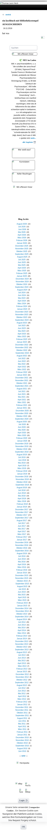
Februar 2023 (21, 339)
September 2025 (22, 254)
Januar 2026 (22, 243)
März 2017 (22, 534)
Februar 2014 (21, 636)
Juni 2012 (22, 691)
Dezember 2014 (21, 608)
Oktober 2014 (21, 614)
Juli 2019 (22, 457)
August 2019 (22, 455)
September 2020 (22, 419)
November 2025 (21, 249)
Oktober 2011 (22, 713)
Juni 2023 (22, 328)
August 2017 (22, 520)
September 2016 (22, 551)
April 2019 (22, 466)
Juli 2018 (22, 490)
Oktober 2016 (21, 548)
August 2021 (22, 389)
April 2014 (22, 630)
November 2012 (22, 677)
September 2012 (22, 682)
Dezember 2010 (22, 737)
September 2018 (22, 485)
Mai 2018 (22, 496)
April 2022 (22, 367)
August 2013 (22, 652)
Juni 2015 (22, 592)
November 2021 (21, 380)
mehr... (33, 138)
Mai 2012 (22, 693)
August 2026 (22, 224)
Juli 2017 (22, 523)
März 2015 (22, 600)
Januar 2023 (22, 342)
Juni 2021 (22, 394)
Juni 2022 (22, 361)
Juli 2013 (22, 655)
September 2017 (22, 518)
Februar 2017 (21, 537)
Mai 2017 (22, 529)
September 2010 (22, 746)
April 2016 (22, 564)
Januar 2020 (22, 441)
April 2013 (22, 663)
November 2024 (22, 282)
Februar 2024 (21, 306)
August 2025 (22, 257)
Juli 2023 (22, 325)
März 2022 (22, 369)
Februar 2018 (22, 504)
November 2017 (21, 512)
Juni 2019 (22, 460)
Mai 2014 (22, 628)
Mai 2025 (22, 265)
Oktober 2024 (21, 284)
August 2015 (22, 586)
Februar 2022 (21, 372)
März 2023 (22, 336)
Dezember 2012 (22, 674)
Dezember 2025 (21, 246)
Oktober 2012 (21, 680)
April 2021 (22, 400)
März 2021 (22, 402)
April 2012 (22, 696)
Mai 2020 (22, 430)
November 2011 (21, 710)
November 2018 (22, 479)
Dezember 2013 (21, 641)
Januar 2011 (22, 735)
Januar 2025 (22, 276)
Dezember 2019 (21, 444)
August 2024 (22, 290)
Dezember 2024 (22, 279)
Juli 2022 (22, 358)
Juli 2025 (22, 260)
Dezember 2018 (21, 477)
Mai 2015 (22, 595)
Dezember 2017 (21, 509)
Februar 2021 (21, 405)
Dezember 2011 (21, 707)
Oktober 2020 (21, 416)
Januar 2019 (22, 474)
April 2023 (22, 334)
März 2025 (22, 271)
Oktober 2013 (21, 647)
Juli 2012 (22, 688)
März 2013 (22, 666)
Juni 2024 (22, 295)
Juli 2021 (22, 391)
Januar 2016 (22, 573)
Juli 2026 (22, 227)
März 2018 (22, 501)
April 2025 (22, 268)
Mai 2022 (22, 364)
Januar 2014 (22, 639)
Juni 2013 (22, 658)
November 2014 (22, 611)
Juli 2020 (22, 424)
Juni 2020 (22, 427)
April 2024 (22, 301)
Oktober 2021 (21, 383)
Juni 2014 (22, 625)
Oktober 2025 (21, 251)
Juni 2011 (22, 721)
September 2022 (22, 353)
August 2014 (22, 619)
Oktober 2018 (21, 482)
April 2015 (22, 597)
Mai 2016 (22, 562)
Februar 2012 (21, 702)
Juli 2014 (22, 622)
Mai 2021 (22, 397)
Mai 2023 (22, 331)
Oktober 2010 (22, 743)
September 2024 (22, 287)
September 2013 (22, 650)
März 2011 (22, 729)
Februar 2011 (22, 732)
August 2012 (22, 685)
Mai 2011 (22, 724)
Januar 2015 (22, 606)
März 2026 (22, 238)
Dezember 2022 (21, 345)
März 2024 (22, 304)
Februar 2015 (22, 603)
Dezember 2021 (21, 378)
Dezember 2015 (21, 575)
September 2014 (22, 617)
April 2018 (22, 498)
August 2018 (22, 488)
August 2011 (22, 718)
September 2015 (22, 584)
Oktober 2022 (21, 350)
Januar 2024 (22, 309)
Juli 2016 (22, 556)
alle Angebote (27, 142)
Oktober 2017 (21, 515)
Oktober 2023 (21, 317)
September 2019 (22, 452)
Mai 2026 (22, 232)
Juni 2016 (22, 559)
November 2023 (21, 314)
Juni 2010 (22, 751)
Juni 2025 (22, 262)
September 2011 (22, 715)
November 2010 (22, 740)
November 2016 (21, 545)
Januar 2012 (22, 704)
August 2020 (22, 422)
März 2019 (22, 468)
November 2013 (21, 644)
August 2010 (22, 748)
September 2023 (22, 320)
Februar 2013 (21, 669)
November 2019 (21, 446)
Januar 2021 (22, 408)
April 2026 (22, 235)
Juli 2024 (22, 293)
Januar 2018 (22, 507)
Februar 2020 (21, 438)
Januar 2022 (22, 375)
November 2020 (21, 413)
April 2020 (22, 433)
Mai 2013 (22, 661)
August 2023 (22, 323)
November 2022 (21, 347)
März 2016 (22, 567)
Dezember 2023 (21, 312)
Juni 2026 (22, 229)
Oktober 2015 (22, 581)
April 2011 (22, 726)
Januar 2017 (22, 540)
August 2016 (22, 553)
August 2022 (22, 356)
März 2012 (22, 699)
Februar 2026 (21, 240)
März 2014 (22, 633)
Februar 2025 (21, 273)
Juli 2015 (22, 589)
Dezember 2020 (22, 411)
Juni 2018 (22, 493)
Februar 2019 (21, 471)
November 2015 (21, 578)
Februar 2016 (21, 570)
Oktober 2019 (21, 449)
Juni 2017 (22, 526)
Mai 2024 (22, 298)
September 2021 (22, 386)
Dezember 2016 (21, 542)
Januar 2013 (22, 672)
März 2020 (22, 435)
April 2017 (22, 531)
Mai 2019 (22, 463)
